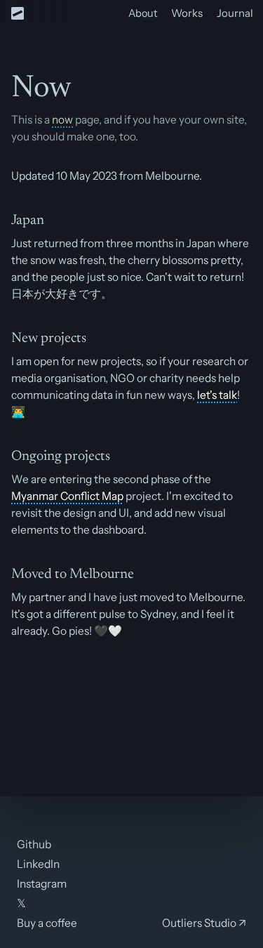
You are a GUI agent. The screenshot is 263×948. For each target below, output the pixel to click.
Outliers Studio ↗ (204, 923)
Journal (235, 13)
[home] (17, 13)
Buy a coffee (47, 923)
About (142, 13)
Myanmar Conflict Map (67, 496)
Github (34, 844)
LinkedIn (38, 864)
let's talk (217, 395)
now (62, 119)
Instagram (42, 883)
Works (187, 13)
